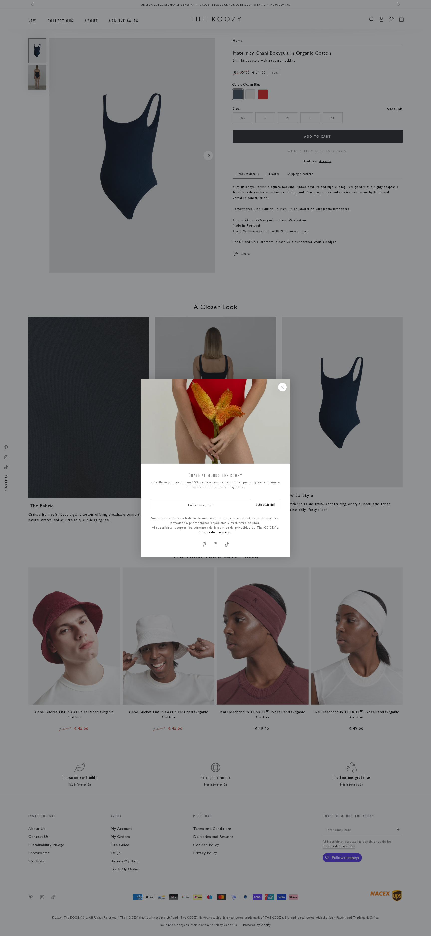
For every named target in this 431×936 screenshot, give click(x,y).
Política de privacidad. (215, 532)
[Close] (282, 387)
